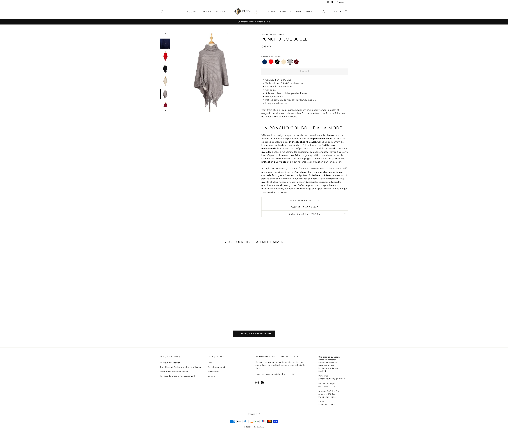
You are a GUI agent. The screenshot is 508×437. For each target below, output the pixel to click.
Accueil (192, 11)
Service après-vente (304, 214)
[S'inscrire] (293, 374)
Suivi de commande (217, 367)
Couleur (271, 56)
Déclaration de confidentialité (174, 371)
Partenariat (213, 371)
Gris (290, 61)
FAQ (210, 362)
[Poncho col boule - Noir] (180, 305)
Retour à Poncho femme (256, 334)
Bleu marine (264, 61)
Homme (221, 11)
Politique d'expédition (170, 362)
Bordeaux (296, 61)
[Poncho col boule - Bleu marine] (173, 305)
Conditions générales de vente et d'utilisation (180, 367)
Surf (309, 11)
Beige (283, 61)
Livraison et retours (305, 200)
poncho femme (298, 168)
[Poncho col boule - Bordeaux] (191, 305)
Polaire (296, 11)
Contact (212, 376)
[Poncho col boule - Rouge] (177, 305)
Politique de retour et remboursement (177, 376)
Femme (207, 11)
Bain (283, 11)
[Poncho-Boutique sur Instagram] (257, 382)
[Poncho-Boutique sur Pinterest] (262, 382)
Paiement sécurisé (305, 207)
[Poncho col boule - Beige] (184, 305)
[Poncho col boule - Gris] (188, 305)
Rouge (271, 61)
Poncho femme (277, 34)
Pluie (272, 11)
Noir (277, 61)
